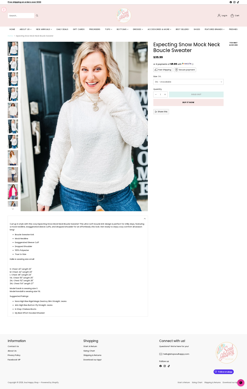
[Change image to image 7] (13, 142)
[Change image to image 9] (13, 174)
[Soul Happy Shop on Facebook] (231, 2)
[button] (188, 64)
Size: (157, 76)
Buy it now (188, 102)
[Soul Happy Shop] (123, 16)
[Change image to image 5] (13, 110)
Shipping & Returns (92, 355)
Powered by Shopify (50, 382)
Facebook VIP (14, 359)
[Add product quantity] (165, 94)
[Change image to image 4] (13, 94)
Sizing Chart (89, 350)
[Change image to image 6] (13, 126)
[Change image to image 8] (13, 157)
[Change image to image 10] (13, 191)
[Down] (13, 209)
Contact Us (13, 346)
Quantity (157, 89)
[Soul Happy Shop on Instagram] (234, 2)
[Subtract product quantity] (155, 94)
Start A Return (90, 346)
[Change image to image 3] (13, 79)
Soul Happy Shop (31, 382)
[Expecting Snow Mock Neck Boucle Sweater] (84, 126)
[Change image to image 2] (13, 64)
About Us (12, 350)
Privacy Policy (14, 355)
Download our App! (92, 359)
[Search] (37, 15)
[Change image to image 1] (13, 48)
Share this (162, 111)
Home (10, 36)
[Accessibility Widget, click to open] (3, 9)
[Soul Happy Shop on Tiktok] (238, 2)
